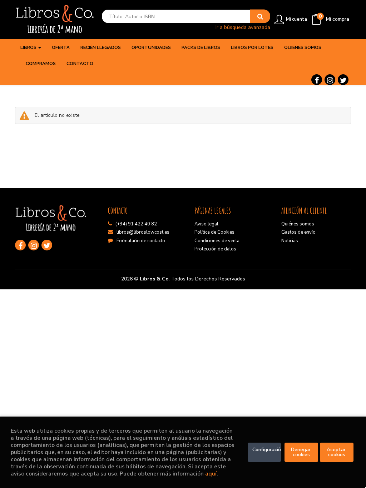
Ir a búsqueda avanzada (243, 27)
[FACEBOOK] (316, 79)
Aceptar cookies (337, 452)
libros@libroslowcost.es (143, 232)
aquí (211, 473)
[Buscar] (260, 16)
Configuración (266, 449)
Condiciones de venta (216, 241)
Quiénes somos (297, 224)
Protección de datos (215, 249)
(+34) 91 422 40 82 (136, 224)
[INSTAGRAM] (330, 79)
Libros (29, 47)
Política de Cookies (214, 232)
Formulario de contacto (141, 241)
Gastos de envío (298, 232)
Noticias (289, 241)
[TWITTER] (343, 79)
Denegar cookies (301, 452)
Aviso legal (206, 224)
